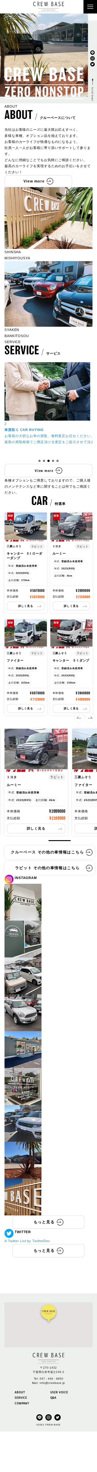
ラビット (48, 56)
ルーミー (59, 553)
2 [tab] (44, 461)
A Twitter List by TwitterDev (27, 1241)
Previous (78, 717)
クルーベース (48, 48)
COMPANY (22, 1403)
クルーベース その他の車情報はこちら (47, 852)
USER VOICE (59, 1392)
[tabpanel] (36, 782)
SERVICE (21, 1397)
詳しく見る (25, 606)
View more (33, 181)
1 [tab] (39, 461)
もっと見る (44, 1222)
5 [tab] (57, 461)
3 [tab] (48, 461)
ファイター (15, 660)
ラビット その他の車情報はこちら (47, 868)
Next (90, 717)
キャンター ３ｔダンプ (71, 660)
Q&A (53, 1397)
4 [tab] (53, 461)
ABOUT (20, 1392)
